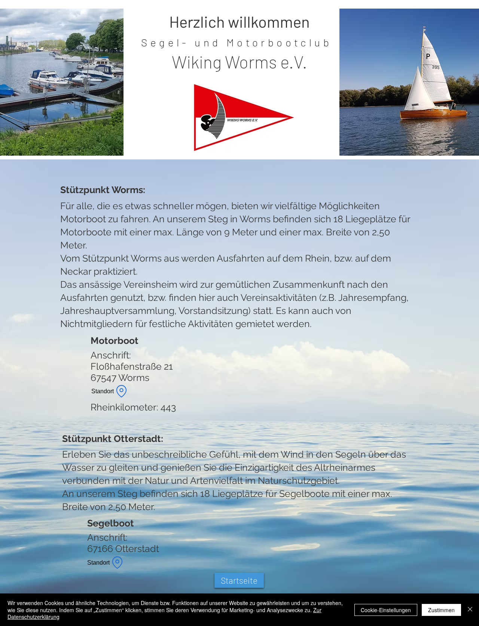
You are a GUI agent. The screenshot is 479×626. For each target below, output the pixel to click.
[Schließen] (470, 609)
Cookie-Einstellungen (386, 610)
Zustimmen (441, 610)
